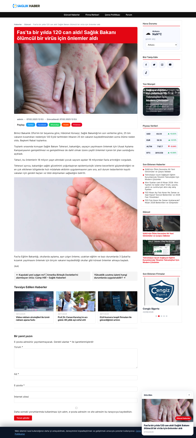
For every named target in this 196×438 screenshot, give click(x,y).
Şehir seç (150, 39)
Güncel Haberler (72, 14)
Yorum (18, 347)
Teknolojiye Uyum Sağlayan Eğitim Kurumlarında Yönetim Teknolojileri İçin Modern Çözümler (162, 177)
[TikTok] (146, 72)
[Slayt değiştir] (156, 316)
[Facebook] (146, 64)
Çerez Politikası (112, 14)
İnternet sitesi (21, 396)
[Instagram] (162, 64)
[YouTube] (170, 64)
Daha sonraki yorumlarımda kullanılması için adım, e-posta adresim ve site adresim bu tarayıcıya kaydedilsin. (73, 411)
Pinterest (76, 125)
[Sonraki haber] (175, 92)
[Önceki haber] (169, 92)
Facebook (42, 125)
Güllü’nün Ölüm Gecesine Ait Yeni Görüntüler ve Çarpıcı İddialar (160, 170)
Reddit (66, 125)
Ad (16, 374)
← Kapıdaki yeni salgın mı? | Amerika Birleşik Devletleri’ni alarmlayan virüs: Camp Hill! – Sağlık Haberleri (47, 276)
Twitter (30, 125)
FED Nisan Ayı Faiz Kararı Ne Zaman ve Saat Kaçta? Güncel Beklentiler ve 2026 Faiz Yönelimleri (162, 194)
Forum (129, 14)
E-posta (19, 385)
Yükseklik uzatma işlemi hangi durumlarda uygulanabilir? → (110, 276)
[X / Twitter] (154, 64)
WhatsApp (55, 125)
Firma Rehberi (92, 14)
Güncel (27, 24)
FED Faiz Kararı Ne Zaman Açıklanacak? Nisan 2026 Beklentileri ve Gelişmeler (162, 201)
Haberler (18, 24)
